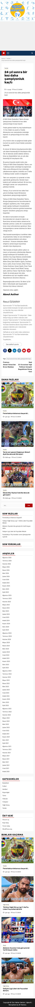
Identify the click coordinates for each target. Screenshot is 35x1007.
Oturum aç (5, 820)
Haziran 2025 (6, 602)
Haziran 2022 (6, 715)
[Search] (32, 53)
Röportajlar (5, 792)
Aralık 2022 (5, 696)
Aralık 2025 (5, 583)
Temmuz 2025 (7, 598)
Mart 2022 (5, 724)
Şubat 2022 (6, 727)
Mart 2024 (5, 649)
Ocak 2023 (5, 693)
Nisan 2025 (6, 608)
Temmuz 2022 (7, 712)
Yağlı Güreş (6, 805)
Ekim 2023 (5, 664)
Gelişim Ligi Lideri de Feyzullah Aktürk (14, 531)
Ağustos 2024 (6, 633)
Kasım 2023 (6, 661)
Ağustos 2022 (6, 709)
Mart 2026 (5, 573)
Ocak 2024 (5, 655)
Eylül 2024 (5, 630)
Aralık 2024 (5, 620)
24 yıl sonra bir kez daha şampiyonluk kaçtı (19, 358)
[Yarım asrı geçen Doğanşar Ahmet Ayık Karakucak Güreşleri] (17, 434)
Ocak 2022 (5, 730)
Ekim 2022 (5, 702)
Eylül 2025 (5, 592)
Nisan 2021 (6, 759)
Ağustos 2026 (6, 557)
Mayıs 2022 (6, 718)
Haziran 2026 (6, 564)
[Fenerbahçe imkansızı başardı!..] (17, 395)
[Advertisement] (17, 36)
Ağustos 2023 (6, 671)
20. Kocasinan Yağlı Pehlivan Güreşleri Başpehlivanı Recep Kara (25, 367)
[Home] (4, 53)
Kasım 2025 (6, 586)
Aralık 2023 (5, 658)
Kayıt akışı (5, 823)
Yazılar (6, 68)
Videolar (5, 799)
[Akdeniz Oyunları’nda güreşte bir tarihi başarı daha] (17, 930)
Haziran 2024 (6, 639)
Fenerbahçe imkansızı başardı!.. (16, 413)
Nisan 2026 (6, 570)
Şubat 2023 (6, 690)
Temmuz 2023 (7, 674)
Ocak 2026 (5, 579)
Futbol (4, 786)
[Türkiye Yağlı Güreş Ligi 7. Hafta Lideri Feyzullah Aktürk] (17, 889)
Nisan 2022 (6, 721)
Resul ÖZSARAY (18, 89)
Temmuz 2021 (7, 749)
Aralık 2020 (5, 771)
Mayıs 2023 (6, 680)
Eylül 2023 (5, 668)
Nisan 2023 (6, 683)
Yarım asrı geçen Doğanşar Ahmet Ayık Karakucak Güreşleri (16, 453)
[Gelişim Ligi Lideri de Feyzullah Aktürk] (17, 970)
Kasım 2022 (6, 699)
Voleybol (5, 802)
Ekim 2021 (5, 740)
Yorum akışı (6, 826)
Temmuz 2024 (7, 636)
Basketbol (5, 783)
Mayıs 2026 (6, 567)
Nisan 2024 (6, 646)
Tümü (4, 795)
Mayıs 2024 (6, 642)
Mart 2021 (5, 762)
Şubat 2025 (6, 614)
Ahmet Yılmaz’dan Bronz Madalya (9, 364)
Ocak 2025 (5, 617)
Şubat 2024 (6, 652)
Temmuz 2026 (7, 561)
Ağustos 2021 (6, 746)
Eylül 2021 (5, 743)
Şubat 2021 (6, 765)
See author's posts (12, 344)
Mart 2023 (5, 686)
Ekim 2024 (5, 627)
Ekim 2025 (5, 589)
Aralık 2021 (5, 734)
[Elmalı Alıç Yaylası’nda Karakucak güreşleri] (17, 475)
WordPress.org (7, 829)
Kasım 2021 (6, 737)
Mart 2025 (5, 611)
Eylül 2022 (5, 705)
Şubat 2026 (6, 576)
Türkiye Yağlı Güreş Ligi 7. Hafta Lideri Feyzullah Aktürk (15, 908)
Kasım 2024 (6, 624)
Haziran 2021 (6, 753)
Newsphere (12, 1005)
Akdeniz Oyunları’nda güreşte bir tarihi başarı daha (16, 949)
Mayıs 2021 (6, 756)
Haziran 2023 (6, 677)
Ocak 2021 (5, 768)
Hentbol (4, 789)
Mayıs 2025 (6, 605)
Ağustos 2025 (6, 595)
